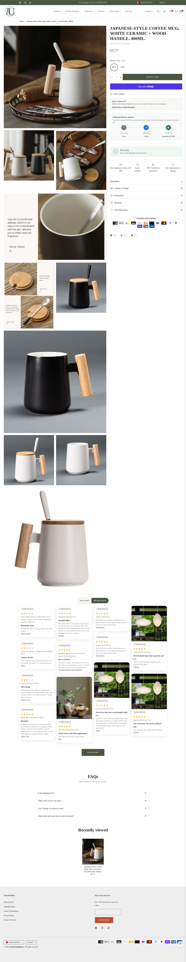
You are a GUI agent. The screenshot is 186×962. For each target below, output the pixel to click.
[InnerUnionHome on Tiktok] (109, 927)
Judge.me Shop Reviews (103, 617)
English (162, 2)
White (123, 67)
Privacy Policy (9, 915)
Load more (93, 752)
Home (21, 21)
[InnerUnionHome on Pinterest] (96, 927)
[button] (158, 11)
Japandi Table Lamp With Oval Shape (32, 717)
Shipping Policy (9, 907)
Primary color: (118, 61)
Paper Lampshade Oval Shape (30, 683)
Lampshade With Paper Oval (67, 617)
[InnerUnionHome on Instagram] (103, 927)
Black (114, 67)
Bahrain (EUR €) (146, 2)
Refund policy (9, 902)
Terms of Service (10, 920)
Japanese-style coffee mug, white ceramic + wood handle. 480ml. (93, 869)
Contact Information (11, 911)
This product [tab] (84, 600)
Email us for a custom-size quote (123, 107)
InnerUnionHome (17, 947)
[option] (55, 77)
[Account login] (164, 11)
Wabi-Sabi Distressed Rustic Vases (68, 730)
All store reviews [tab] (100, 600)
